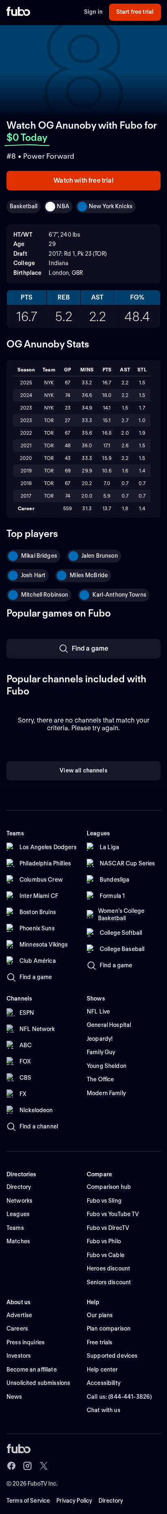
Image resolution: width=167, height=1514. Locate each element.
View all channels (83, 770)
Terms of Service (28, 1500)
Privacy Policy (74, 1500)
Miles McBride (89, 575)
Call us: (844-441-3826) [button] (119, 1396)
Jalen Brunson (99, 555)
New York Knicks (111, 206)
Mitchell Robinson (44, 594)
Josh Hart (33, 575)
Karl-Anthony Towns (119, 594)
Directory (110, 1500)
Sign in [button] (93, 12)
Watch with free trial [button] (83, 180)
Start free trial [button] (135, 12)
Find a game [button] (90, 648)
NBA (63, 206)
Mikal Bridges (39, 555)
